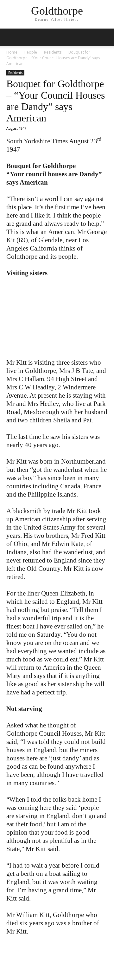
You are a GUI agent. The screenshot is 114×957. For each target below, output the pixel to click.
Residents (52, 52)
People (30, 52)
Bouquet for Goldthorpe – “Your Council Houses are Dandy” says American (55, 101)
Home (11, 52)
